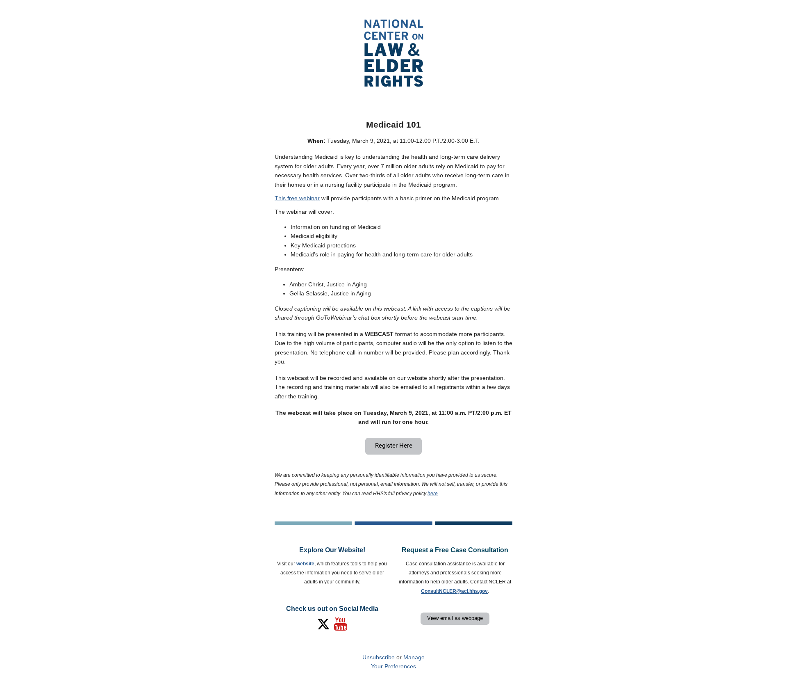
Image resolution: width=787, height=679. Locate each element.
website (305, 564)
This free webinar (297, 198)
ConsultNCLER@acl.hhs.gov (454, 591)
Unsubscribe (378, 657)
